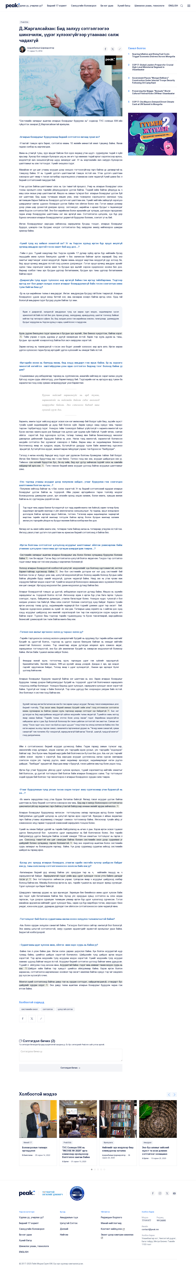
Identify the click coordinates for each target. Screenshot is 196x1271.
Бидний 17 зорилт (57, 5)
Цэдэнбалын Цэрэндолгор (40, 48)
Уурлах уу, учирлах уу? (30, 5)
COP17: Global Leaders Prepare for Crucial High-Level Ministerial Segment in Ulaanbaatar (152, 67)
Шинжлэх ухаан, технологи (149, 5)
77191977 (146, 1220)
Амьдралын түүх (69, 1217)
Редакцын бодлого (111, 1217)
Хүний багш (124, 5)
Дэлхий (64, 1229)
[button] (181, 6)
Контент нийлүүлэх (112, 1229)
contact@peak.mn (150, 1229)
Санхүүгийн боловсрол (83, 5)
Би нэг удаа (107, 5)
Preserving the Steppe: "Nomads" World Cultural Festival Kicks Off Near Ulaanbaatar (153, 92)
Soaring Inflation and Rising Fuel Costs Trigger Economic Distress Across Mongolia (153, 55)
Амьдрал (147, 1143)
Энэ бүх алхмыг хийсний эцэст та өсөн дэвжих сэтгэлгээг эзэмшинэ (155, 1150)
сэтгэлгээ (48, 1009)
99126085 (161, 1220)
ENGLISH (173, 5)
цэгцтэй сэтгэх (65, 1009)
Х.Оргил (65, 1162)
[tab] (91, 1169)
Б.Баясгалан (27, 1155)
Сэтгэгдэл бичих (69, 1068)
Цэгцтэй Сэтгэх (68, 1223)
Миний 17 (28, 1143)
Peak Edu (24, 22)
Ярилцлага (108, 1143)
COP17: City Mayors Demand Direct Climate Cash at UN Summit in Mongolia (153, 103)
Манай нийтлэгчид (111, 1223)
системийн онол (29, 1009)
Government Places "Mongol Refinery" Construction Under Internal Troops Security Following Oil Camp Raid (153, 80)
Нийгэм (64, 1234)
